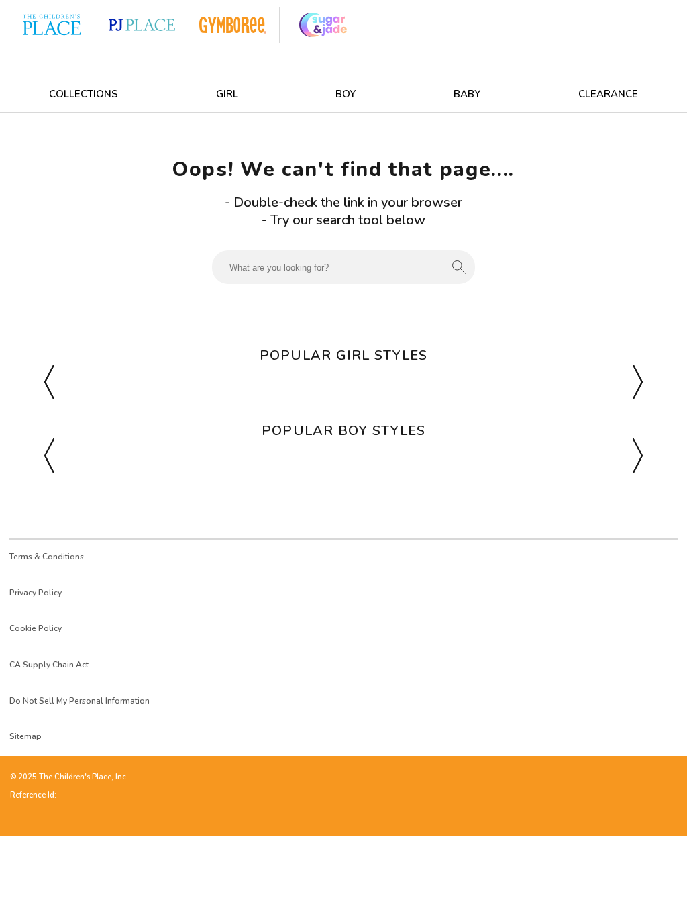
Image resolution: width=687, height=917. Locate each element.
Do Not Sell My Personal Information (79, 700)
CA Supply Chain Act (49, 664)
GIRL (227, 94)
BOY (345, 94)
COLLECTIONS (83, 94)
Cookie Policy (35, 628)
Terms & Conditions (46, 556)
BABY (467, 94)
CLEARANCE (608, 94)
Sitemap (25, 736)
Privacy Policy (35, 592)
